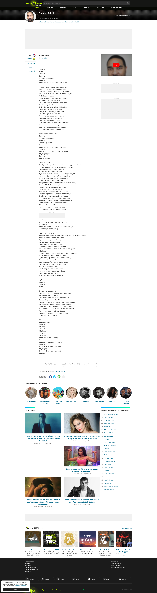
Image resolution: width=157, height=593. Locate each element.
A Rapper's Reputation (111, 430)
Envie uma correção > (59, 371)
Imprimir (31, 71)
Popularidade (69, 22)
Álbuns (46, 22)
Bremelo (106, 439)
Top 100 (50, 8)
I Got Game (107, 464)
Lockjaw (106, 470)
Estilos (63, 8)
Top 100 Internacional (31, 569)
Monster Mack (108, 480)
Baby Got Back (108, 417)
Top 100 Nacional (30, 567)
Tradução (29, 58)
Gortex (106, 455)
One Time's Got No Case (111, 414)
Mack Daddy (108, 477)
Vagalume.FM (116, 8)
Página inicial (42, 18)
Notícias (86, 8)
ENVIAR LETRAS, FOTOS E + (123, 16)
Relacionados (59, 22)
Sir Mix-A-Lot (46, 13)
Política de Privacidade (118, 567)
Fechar (16, 589)
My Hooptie (107, 483)
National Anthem (109, 489)
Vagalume (33, 3)
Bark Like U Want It (109, 423)
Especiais (28, 563)
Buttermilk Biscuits (110, 445)
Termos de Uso (115, 565)
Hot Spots (100, 8)
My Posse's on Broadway (111, 486)
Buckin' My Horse (109, 442)
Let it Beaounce (109, 474)
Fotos (52, 22)
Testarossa (107, 426)
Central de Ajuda (116, 563)
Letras (41, 22)
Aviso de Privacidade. (21, 585)
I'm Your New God (109, 461)
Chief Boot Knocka (109, 420)
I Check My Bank (109, 458)
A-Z (74, 8)
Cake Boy (107, 448)
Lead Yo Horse (108, 467)
